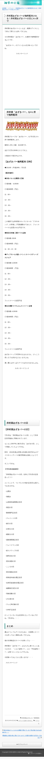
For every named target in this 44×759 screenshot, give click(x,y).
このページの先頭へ (35, 753)
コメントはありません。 (25, 720)
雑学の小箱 (16, 752)
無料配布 (36, 718)
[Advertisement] (22, 82)
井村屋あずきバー (27, 718)
